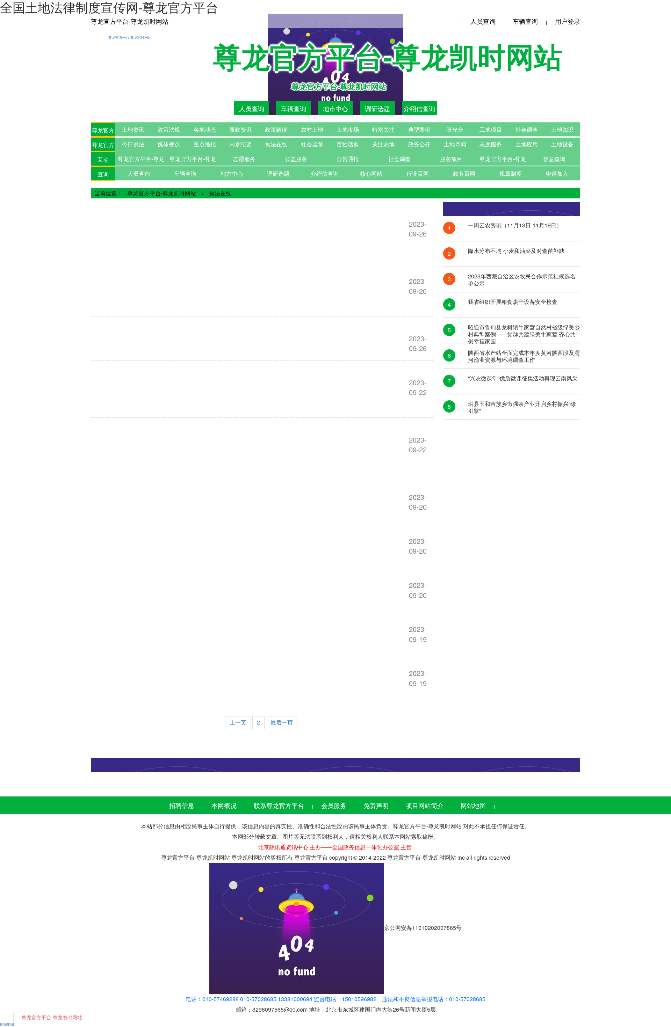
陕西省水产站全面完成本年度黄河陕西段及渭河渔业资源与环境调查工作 (524, 356)
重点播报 (205, 144)
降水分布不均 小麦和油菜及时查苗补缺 (516, 251)
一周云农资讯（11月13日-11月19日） (515, 225)
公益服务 (296, 159)
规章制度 (510, 173)
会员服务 (333, 805)
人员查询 (483, 21)
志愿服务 (490, 144)
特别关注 (383, 129)
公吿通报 (348, 159)
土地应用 (526, 144)
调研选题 (377, 108)
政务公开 (419, 144)
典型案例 (419, 129)
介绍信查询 (419, 108)
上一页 (238, 722)
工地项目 (490, 129)
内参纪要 (240, 144)
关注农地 (383, 144)
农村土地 (312, 129)
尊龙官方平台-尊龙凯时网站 (129, 21)
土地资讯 (133, 129)
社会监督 (312, 144)
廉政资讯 (240, 129)
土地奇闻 (455, 144)
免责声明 (376, 805)
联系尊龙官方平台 (279, 805)
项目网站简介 (424, 805)
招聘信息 (181, 805)
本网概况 (224, 805)
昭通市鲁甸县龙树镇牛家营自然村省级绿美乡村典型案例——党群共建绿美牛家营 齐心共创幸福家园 (524, 331)
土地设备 (562, 144)
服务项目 (451, 159)
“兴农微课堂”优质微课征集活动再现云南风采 (523, 378)
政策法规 (169, 129)
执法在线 (276, 144)
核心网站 (371, 173)
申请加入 (557, 173)
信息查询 (554, 159)
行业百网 (417, 173)
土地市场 (348, 129)
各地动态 (205, 129)
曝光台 (455, 129)
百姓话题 (348, 144)
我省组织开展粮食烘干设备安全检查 (512, 302)
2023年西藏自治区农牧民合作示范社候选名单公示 (522, 280)
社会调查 (526, 129)
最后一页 (281, 722)
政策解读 (276, 129)
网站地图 (473, 805)
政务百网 (464, 173)
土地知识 (562, 129)
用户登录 (567, 21)
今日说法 (133, 144)
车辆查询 (525, 21)
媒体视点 (169, 144)
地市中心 (335, 108)
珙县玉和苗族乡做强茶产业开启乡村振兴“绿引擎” (522, 407)
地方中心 (232, 173)
